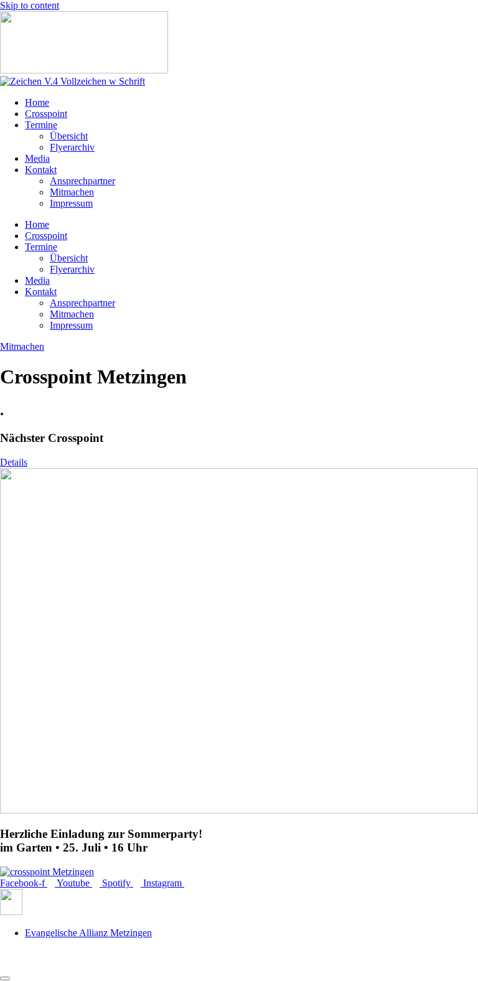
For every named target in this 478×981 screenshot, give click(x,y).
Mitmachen (72, 192)
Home (37, 102)
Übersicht (69, 136)
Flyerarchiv (72, 147)
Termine (41, 125)
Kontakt (41, 169)
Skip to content (29, 5)
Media (37, 158)
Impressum (71, 203)
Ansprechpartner (82, 181)
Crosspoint (46, 113)
